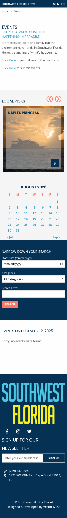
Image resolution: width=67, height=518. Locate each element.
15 (57, 213)
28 (50, 225)
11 (26, 213)
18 (26, 219)
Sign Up (54, 458)
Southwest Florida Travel (18, 4)
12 (34, 213)
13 (42, 213)
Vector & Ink (51, 507)
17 (17, 219)
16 (9, 219)
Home (5, 11)
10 (17, 213)
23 (9, 225)
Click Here (9, 60)
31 (17, 230)
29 (57, 225)
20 (42, 219)
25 (26, 225)
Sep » (56, 237)
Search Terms (10, 288)
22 (57, 219)
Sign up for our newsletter (20, 444)
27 (42, 225)
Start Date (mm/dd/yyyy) (17, 258)
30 (9, 230)
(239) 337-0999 (19, 471)
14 (50, 213)
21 (50, 219)
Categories (8, 273)
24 (17, 225)
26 (34, 225)
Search (10, 304)
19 (34, 219)
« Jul (10, 237)
